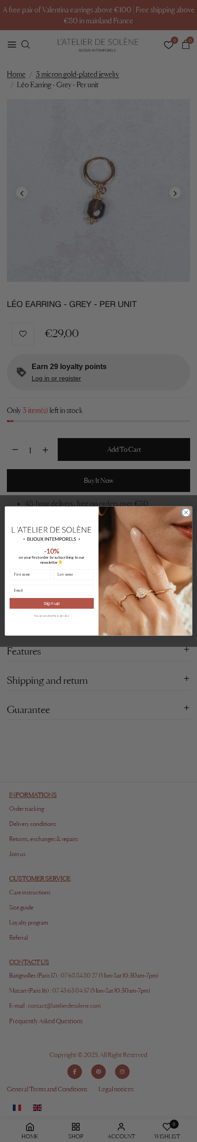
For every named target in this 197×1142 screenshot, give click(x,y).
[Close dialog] (186, 512)
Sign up (52, 603)
